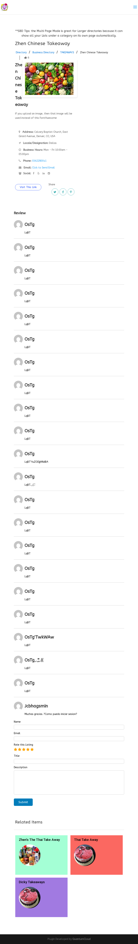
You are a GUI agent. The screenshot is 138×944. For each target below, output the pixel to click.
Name (17, 722)
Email (17, 733)
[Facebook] (62, 191)
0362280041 (39, 160)
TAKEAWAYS (67, 52)
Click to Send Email (43, 167)
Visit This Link (28, 187)
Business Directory (43, 52)
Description (20, 767)
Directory (21, 52)
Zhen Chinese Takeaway (94, 52)
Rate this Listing (23, 745)
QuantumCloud (81, 939)
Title (17, 756)
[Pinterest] (71, 191)
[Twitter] (55, 191)
